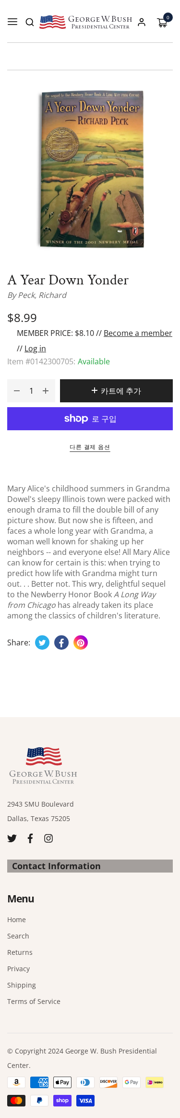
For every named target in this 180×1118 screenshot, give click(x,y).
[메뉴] (12, 22)
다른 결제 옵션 (90, 447)
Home (16, 919)
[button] (30, 22)
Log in (35, 348)
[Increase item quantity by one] (45, 390)
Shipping (21, 984)
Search (18, 935)
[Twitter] (12, 837)
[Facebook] (30, 837)
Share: (18, 642)
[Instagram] (48, 837)
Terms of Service (33, 1001)
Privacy (18, 968)
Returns (20, 952)
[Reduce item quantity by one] (17, 390)
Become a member (138, 333)
